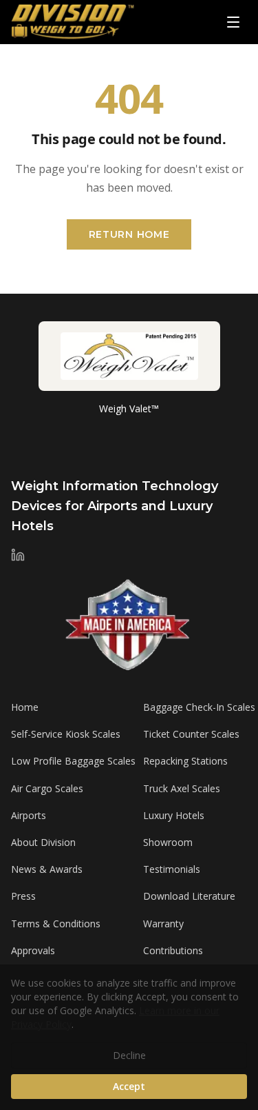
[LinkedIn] (18, 555)
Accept (129, 1086)
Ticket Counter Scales (191, 733)
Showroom (168, 842)
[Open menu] (233, 22)
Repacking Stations (185, 760)
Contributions (173, 950)
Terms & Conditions (55, 923)
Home (25, 707)
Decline (129, 1055)
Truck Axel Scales (181, 788)
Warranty (163, 923)
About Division (43, 842)
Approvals (33, 950)
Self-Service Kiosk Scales (65, 733)
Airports (28, 815)
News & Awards (47, 869)
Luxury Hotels (173, 815)
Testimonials (171, 869)
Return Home (129, 234)
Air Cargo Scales (47, 788)
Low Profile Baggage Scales (73, 760)
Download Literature (189, 895)
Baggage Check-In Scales (199, 707)
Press (23, 895)
